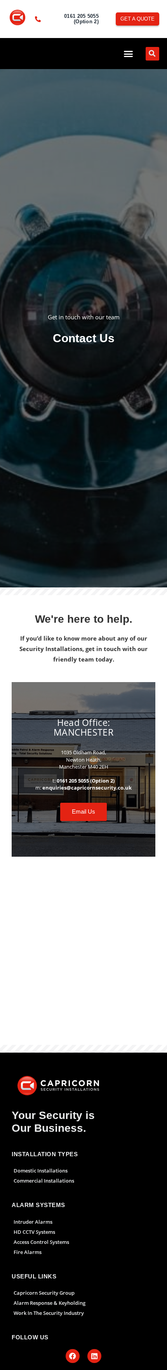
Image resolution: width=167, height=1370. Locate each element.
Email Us (83, 811)
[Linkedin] (94, 1356)
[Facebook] (73, 1356)
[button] (128, 53)
